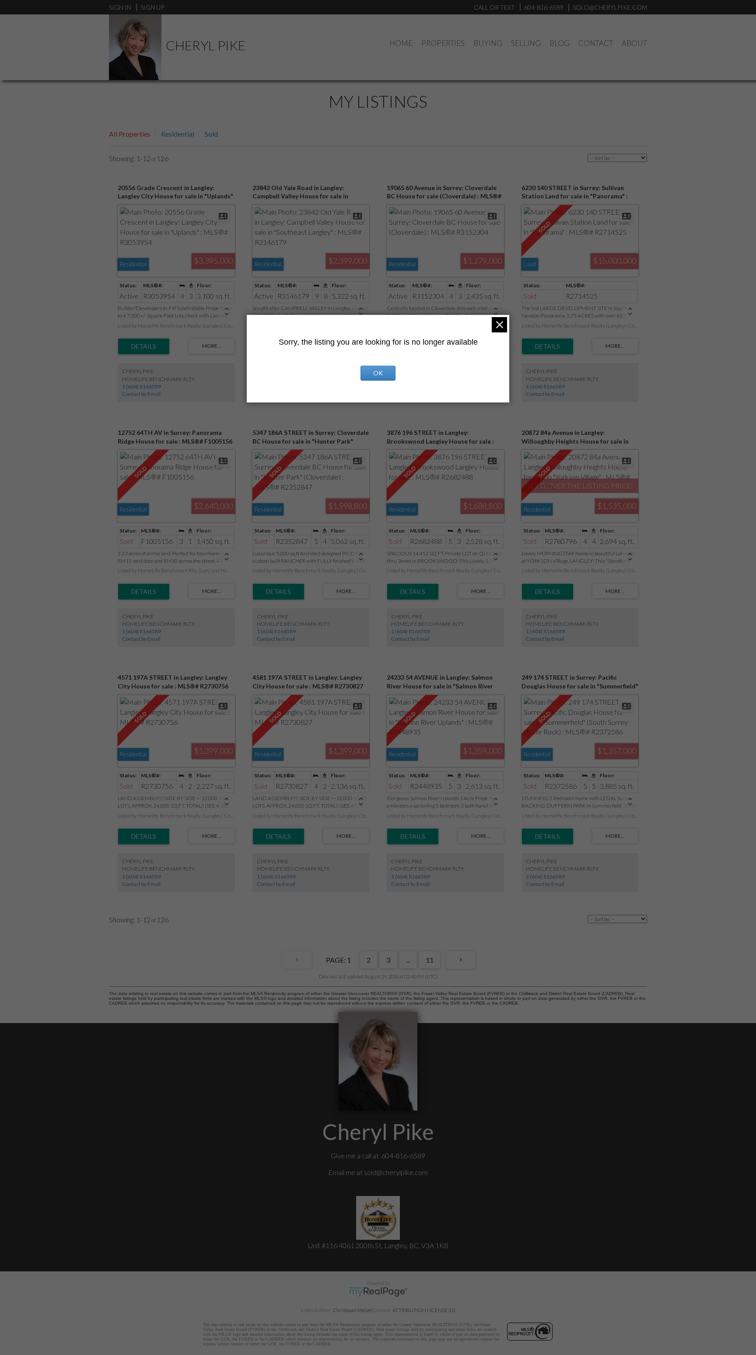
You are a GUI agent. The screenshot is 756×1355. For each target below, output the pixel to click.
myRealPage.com (378, 1292)
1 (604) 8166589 (141, 386)
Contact (595, 43)
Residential (177, 134)
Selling (526, 43)
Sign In (120, 7)
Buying (487, 43)
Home (401, 43)
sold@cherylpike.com (396, 1172)
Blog (560, 43)
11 (430, 960)
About (634, 43)
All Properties (129, 134)
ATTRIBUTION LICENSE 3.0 (423, 1310)
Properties (443, 43)
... (408, 960)
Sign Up (152, 7)
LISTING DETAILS (143, 346)
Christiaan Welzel (352, 1310)
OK (378, 373)
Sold (211, 134)
